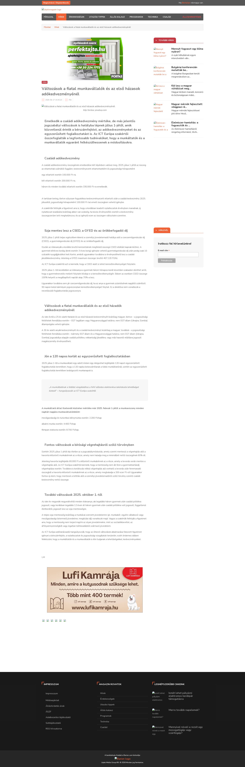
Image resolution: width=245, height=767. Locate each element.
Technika (104, 721)
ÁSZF (48, 711)
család (167, 17)
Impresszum (52, 693)
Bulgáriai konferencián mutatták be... (184, 69)
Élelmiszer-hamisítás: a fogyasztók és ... (184, 124)
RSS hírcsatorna (54, 728)
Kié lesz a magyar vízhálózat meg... (181, 87)
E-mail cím (164, 250)
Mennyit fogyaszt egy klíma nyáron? (187, 50)
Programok (105, 716)
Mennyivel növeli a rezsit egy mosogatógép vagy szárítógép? (186, 730)
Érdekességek (107, 698)
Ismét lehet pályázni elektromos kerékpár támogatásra (181, 696)
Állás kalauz (106, 710)
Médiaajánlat (52, 700)
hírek (61, 17)
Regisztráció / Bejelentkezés (56, 2)
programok (136, 17)
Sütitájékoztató (53, 723)
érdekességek (76, 17)
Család (103, 727)
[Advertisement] (95, 642)
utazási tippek (97, 17)
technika (153, 17)
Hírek (56, 27)
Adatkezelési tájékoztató (58, 717)
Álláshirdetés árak (55, 706)
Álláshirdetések (191, 17)
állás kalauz (117, 17)
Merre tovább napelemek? (184, 710)
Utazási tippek (107, 704)
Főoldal (48, 17)
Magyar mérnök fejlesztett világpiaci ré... (186, 106)
